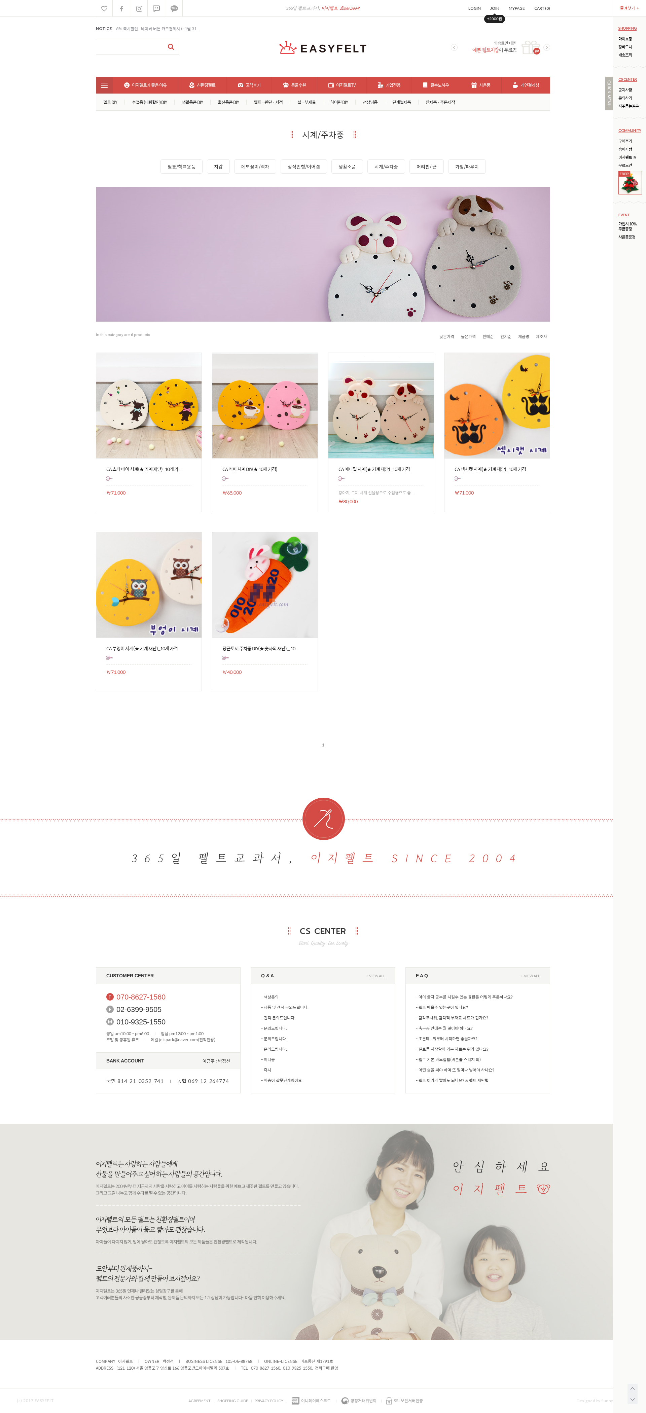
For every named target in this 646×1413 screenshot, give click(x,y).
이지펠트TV (627, 157)
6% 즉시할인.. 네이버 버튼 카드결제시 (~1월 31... (158, 29)
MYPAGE (517, 8)
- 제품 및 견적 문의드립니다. (285, 1007)
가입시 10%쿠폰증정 (627, 226)
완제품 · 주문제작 (440, 102)
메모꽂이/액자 (255, 166)
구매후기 (625, 141)
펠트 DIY (110, 102)
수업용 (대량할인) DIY (149, 102)
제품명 (523, 336)
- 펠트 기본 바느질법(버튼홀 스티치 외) (448, 1059)
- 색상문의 (270, 997)
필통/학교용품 (181, 166)
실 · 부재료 (306, 102)
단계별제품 (401, 102)
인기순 (505, 336)
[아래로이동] (632, 1399)
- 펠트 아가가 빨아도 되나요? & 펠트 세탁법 (452, 1080)
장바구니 (625, 46)
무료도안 (625, 165)
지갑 (218, 166)
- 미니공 (268, 1059)
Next (546, 47)
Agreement (199, 1401)
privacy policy (269, 1401)
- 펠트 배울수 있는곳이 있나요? (442, 1007)
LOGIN (474, 8)
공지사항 (625, 90)
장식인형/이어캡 (304, 166)
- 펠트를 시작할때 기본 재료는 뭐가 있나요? (452, 1049)
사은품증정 (626, 237)
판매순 (488, 336)
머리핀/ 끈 (427, 166)
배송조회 (625, 55)
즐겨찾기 (629, 8)
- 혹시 (266, 1070)
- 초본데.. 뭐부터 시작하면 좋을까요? (446, 1039)
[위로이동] (632, 1389)
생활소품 (347, 166)
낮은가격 (446, 336)
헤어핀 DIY (339, 102)
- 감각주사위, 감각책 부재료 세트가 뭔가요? (452, 1018)
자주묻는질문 (628, 106)
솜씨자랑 (625, 149)
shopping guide (232, 1401)
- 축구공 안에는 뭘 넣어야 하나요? (444, 1028)
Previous (454, 47)
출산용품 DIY (228, 102)
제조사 (541, 336)
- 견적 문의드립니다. (278, 1018)
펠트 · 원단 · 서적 (268, 102)
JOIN (494, 8)
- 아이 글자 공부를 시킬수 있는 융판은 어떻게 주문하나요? (464, 997)
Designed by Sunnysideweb (603, 1401)
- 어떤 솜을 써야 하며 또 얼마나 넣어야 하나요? (455, 1070)
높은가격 (468, 336)
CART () (542, 8)
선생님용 (370, 102)
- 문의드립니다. (274, 1028)
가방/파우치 (467, 166)
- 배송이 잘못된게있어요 (281, 1080)
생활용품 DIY (192, 102)
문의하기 (625, 98)
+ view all (375, 976)
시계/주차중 (386, 166)
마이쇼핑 (625, 38)
